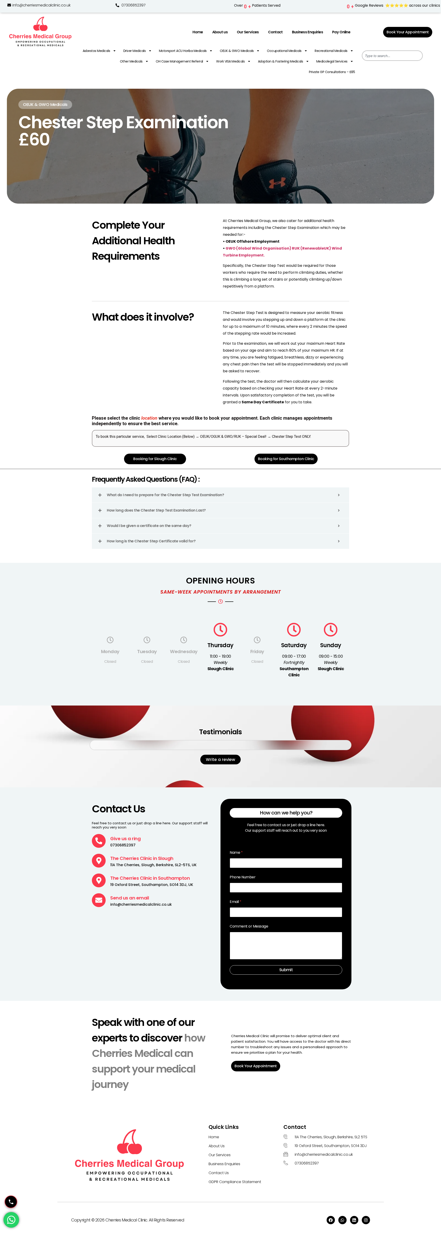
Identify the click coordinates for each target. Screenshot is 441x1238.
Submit (286, 970)
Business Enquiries (307, 32)
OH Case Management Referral (179, 61)
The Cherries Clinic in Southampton (150, 878)
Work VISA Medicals (230, 61)
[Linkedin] (354, 1220)
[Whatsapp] (342, 1220)
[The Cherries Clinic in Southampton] (99, 880)
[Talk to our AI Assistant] (11, 1201)
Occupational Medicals (284, 50)
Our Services (248, 32)
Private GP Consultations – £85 (332, 72)
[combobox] (392, 55)
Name (236, 852)
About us (220, 32)
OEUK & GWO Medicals (237, 50)
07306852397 (134, 5)
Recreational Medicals (331, 50)
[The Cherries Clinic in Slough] (99, 861)
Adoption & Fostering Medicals (280, 61)
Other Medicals (131, 61)
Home (197, 32)
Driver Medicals (134, 50)
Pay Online (341, 32)
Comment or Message (249, 926)
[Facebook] (331, 1220)
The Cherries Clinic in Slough (141, 858)
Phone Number (242, 877)
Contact (275, 32)
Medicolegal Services (332, 61)
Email (235, 901)
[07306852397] (117, 5)
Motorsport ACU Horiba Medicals (183, 50)
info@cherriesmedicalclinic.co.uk (41, 5)
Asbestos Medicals (96, 50)
